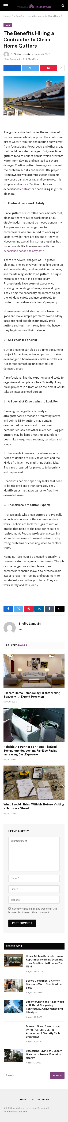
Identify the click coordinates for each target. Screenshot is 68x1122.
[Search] (63, 6)
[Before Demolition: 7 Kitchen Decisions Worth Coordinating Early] (13, 985)
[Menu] (5, 6)
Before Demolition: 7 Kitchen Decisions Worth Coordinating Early (44, 984)
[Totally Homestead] (34, 5)
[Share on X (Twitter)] (30, 68)
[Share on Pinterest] (48, 68)
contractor (27, 189)
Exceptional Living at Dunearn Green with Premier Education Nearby (44, 1054)
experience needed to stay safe (23, 251)
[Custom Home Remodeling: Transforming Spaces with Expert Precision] (34, 671)
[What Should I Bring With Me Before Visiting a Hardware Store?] (34, 783)
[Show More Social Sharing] (61, 68)
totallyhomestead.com (15, 1111)
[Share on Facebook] (12, 68)
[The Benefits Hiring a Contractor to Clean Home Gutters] (34, 96)
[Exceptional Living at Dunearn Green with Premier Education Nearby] (13, 1055)
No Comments (13, 59)
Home (6, 16)
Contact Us (26, 1099)
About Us (43, 1099)
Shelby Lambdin (22, 54)
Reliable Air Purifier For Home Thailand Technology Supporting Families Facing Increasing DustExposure (30, 750)
